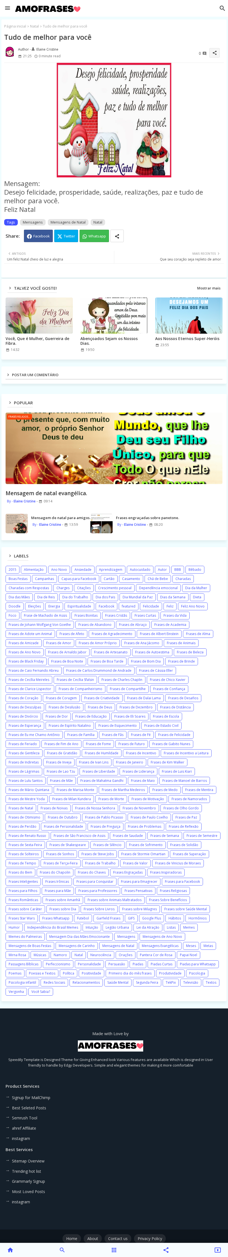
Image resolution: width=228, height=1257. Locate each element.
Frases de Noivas (54, 808)
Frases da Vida (175, 615)
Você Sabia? (40, 991)
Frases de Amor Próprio (98, 643)
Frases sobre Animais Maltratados (115, 899)
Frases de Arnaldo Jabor (67, 652)
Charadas (183, 578)
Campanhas (44, 578)
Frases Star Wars (22, 918)
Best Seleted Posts (29, 1107)
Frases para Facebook (182, 881)
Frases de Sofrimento (146, 844)
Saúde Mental (117, 982)
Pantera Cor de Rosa (156, 955)
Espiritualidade (79, 606)
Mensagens (33, 222)
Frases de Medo (165, 789)
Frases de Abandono (94, 624)
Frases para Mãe (58, 890)
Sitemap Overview (28, 1161)
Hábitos (174, 918)
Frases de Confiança (169, 688)
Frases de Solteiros (24, 854)
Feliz (170, 606)
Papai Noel (188, 955)
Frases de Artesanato (111, 652)
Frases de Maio (143, 780)
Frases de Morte (111, 799)
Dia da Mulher (196, 588)
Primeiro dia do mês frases (130, 973)
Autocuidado (140, 569)
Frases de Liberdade (99, 771)
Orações (125, 955)
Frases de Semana (164, 835)
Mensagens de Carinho (77, 945)
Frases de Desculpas (25, 707)
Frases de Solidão (184, 844)
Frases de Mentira (199, 789)
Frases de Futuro (131, 744)
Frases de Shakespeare (67, 844)
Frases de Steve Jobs (97, 854)
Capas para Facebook (78, 578)
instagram (21, 1138)
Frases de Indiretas (24, 762)
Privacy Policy (150, 1238)
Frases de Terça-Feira (61, 863)
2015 (12, 569)
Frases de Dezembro (136, 707)
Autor (162, 569)
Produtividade (170, 973)
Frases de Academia (170, 624)
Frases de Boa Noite (67, 661)
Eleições (34, 606)
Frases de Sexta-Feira (25, 844)
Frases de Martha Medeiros (123, 789)
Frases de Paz (186, 817)
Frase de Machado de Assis (45, 615)
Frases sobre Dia (62, 909)
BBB (177, 569)
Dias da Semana (172, 597)
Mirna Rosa (17, 955)
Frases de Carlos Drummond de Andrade (99, 670)
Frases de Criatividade (102, 698)
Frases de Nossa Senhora (95, 808)
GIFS (131, 918)
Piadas (138, 964)
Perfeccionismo (58, 964)
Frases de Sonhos (60, 854)
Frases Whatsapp (56, 918)
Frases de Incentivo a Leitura (186, 753)
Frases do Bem (20, 872)
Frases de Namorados (189, 799)
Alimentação (34, 569)
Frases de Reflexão (184, 826)
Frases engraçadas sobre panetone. (147, 517)
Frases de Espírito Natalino (70, 725)
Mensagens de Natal (68, 222)
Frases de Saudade (128, 835)
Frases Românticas (23, 899)
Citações (84, 588)
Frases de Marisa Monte (75, 789)
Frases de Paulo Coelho (149, 817)
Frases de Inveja (58, 762)
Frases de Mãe (61, 780)
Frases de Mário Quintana (29, 789)
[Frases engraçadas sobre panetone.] (101, 523)
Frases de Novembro (139, 808)
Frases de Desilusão (64, 707)
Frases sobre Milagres (139, 909)
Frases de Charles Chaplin (121, 679)
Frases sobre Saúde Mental (185, 909)
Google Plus (151, 918)
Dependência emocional (158, 588)
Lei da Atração (148, 927)
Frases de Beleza (190, 652)
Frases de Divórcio (23, 716)
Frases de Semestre (202, 835)
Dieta (197, 597)
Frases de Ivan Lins (93, 762)
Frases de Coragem (61, 698)
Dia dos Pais (105, 597)
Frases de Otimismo (24, 817)
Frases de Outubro (63, 817)
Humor (14, 927)
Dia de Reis (46, 597)
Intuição (92, 927)
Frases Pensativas (138, 890)
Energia (54, 606)
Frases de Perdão (22, 826)
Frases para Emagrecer (139, 881)
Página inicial (15, 26)
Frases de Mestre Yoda (27, 799)
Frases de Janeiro (129, 762)
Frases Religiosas (173, 890)
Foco (12, 615)
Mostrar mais (208, 288)
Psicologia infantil (22, 982)
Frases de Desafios (183, 698)
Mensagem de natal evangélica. (46, 493)
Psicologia (197, 973)
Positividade (91, 973)
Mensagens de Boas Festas (30, 945)
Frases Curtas (145, 615)
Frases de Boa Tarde (107, 661)
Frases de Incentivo (141, 753)
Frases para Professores (97, 890)
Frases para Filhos (23, 890)
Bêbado (195, 569)
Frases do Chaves (92, 872)
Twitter (69, 236)
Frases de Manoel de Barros (184, 780)
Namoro (60, 955)
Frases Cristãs (116, 615)
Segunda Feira (147, 982)
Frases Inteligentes (23, 881)
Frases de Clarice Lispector (30, 688)
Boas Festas (18, 578)
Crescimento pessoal (115, 588)
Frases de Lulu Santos (26, 780)
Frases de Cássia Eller (156, 670)
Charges (63, 588)
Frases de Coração (23, 698)
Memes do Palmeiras (25, 936)
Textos (211, 982)
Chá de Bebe (158, 578)
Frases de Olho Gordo (181, 808)
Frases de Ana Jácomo (141, 643)
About (92, 1238)
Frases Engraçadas (128, 872)
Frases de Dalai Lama (144, 698)
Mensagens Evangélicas (160, 945)
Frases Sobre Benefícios (168, 899)
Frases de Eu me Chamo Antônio (34, 734)
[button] (222, 8)
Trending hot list (26, 1171)
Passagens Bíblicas (23, 964)
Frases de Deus (100, 707)
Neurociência (100, 955)
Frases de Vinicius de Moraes (178, 863)
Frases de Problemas (144, 826)
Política (68, 973)
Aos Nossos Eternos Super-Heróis (187, 338)
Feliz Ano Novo (193, 606)
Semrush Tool (24, 1117)
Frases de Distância (175, 707)
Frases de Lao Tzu (61, 771)
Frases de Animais (181, 643)
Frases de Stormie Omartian (143, 854)
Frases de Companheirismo (80, 688)
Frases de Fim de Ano (61, 744)
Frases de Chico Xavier (167, 679)
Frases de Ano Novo (25, 652)
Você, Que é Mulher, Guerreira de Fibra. (37, 341)
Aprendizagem (110, 569)
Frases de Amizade (24, 643)
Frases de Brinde (181, 661)
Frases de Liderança (138, 771)
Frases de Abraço (133, 624)
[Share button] (117, 236)
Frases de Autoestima (152, 652)
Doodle (15, 606)
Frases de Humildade (101, 753)
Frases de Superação (189, 854)
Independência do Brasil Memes (52, 927)
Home (71, 1238)
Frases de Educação (91, 716)
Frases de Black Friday (26, 661)
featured (128, 606)
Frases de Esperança (25, 725)
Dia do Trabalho (75, 597)
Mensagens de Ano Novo (162, 936)
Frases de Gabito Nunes (171, 744)
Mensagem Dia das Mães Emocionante (79, 936)
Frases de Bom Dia (146, 661)
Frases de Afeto (72, 633)
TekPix (171, 982)
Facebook (41, 236)
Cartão (109, 578)
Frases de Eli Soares (129, 716)
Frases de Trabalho (100, 863)
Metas (208, 945)
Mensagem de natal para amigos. (60, 517)
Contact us (118, 1238)
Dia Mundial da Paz (138, 597)
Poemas (15, 973)
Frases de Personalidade (63, 826)
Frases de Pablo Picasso (104, 817)
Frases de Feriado (23, 744)
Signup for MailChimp (31, 1097)
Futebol (83, 918)
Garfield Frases (108, 918)
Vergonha (16, 991)
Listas (171, 927)
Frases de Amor (58, 643)
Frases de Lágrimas (24, 771)
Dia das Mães (19, 597)
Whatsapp (97, 236)
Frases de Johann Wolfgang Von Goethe (40, 624)
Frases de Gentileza (24, 753)
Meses (191, 945)
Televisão (190, 982)
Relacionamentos (86, 982)
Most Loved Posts (28, 1191)
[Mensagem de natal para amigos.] (17, 523)
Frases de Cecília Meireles (29, 679)
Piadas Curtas (161, 964)
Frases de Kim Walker (167, 762)
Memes (189, 927)
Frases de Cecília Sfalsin (75, 679)
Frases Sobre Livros (99, 909)
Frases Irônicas (57, 881)
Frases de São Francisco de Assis (79, 835)
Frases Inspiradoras (166, 872)
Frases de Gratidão (62, 753)
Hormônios (198, 918)
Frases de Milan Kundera (71, 799)
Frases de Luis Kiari (177, 771)
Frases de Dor (57, 716)
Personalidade (89, 964)
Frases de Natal (21, 808)
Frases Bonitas (86, 615)
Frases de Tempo (22, 863)
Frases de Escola (166, 716)
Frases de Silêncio (107, 844)
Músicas (40, 955)
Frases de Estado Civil (161, 725)
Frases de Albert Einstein (159, 633)
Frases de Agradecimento (112, 633)
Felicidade (151, 606)
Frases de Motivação (148, 799)
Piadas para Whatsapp (198, 964)
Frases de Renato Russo (27, 835)
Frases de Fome (98, 744)
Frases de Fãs (112, 734)
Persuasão (116, 964)
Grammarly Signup (28, 1181)
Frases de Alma (198, 633)
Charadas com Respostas (29, 588)
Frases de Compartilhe (128, 688)
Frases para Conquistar (94, 881)
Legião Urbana (117, 927)
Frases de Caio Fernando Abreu (34, 670)
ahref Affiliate (24, 1128)
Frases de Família (81, 734)
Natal (34, 26)
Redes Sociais (54, 982)
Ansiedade (83, 569)
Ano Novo (59, 569)
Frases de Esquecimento (117, 725)
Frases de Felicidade (174, 734)
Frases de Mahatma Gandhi (101, 780)
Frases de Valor (135, 863)
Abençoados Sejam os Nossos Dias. (109, 341)
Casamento (131, 578)
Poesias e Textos (42, 973)
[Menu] (7, 8)
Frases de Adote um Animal (30, 633)
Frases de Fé (141, 734)
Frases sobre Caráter (25, 909)
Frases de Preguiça (105, 826)
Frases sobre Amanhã (63, 899)
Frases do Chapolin (55, 872)
